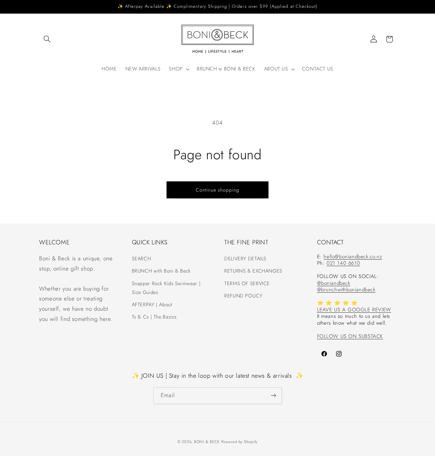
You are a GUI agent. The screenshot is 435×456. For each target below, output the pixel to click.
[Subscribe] (273, 395)
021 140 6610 (343, 263)
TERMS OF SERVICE (247, 283)
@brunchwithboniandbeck (346, 290)
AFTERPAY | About (152, 304)
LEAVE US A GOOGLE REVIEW (354, 309)
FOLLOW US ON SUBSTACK (350, 336)
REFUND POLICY (243, 295)
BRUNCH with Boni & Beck (161, 271)
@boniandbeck (333, 283)
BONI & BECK (207, 441)
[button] (47, 39)
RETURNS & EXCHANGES (253, 271)
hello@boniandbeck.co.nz (353, 256)
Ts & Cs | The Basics (154, 317)
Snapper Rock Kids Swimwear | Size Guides (166, 288)
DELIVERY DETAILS (245, 258)
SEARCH (141, 258)
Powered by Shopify (239, 441)
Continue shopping (218, 189)
